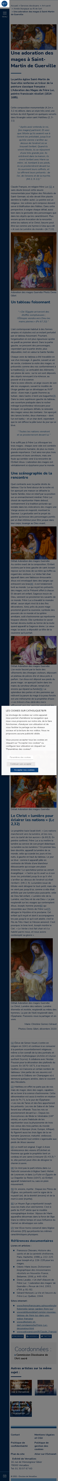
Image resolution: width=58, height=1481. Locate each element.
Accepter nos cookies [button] (24, 770)
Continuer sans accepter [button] (20, 764)
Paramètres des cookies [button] (20, 757)
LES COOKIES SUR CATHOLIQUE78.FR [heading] (26, 711)
